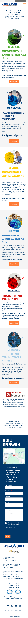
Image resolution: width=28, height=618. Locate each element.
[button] (7, 536)
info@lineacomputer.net (13, 576)
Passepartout (17, 616)
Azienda (8, 496)
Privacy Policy (10, 531)
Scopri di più (14, 81)
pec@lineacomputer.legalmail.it (14, 578)
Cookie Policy (19, 610)
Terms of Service (18, 531)
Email (7, 502)
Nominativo (9, 485)
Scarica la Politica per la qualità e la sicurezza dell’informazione (14, 597)
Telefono (8, 491)
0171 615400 (13, 574)
